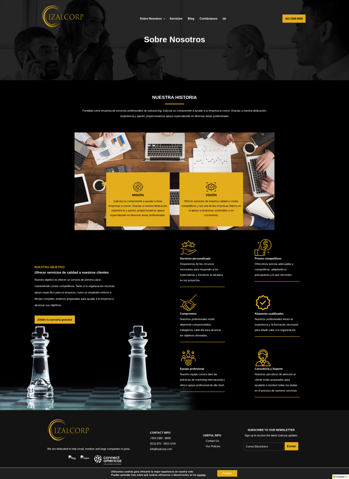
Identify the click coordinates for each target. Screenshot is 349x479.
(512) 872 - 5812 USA (163, 443)
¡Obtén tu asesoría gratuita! (54, 319)
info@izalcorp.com (161, 449)
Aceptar (227, 473)
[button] (164, 19)
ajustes (201, 475)
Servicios (176, 18)
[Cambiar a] (224, 18)
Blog (191, 18)
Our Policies (213, 446)
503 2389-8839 (294, 18)
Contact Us (212, 440)
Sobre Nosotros (151, 18)
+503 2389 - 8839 (160, 438)
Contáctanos (208, 18)
